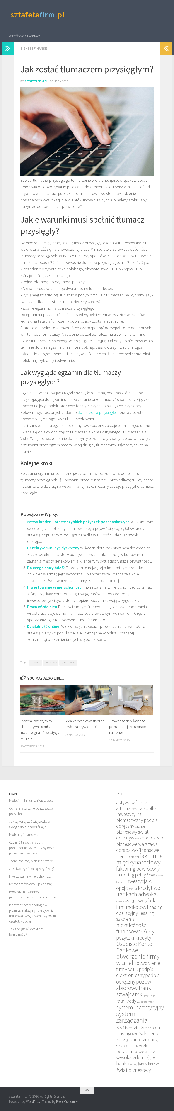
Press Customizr (67, 1101)
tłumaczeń (51, 662)
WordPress (33, 1101)
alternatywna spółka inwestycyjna (136, 811)
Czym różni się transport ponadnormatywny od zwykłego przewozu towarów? (31, 847)
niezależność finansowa (131, 928)
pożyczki (148, 995)
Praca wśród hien (42, 606)
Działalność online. (43, 626)
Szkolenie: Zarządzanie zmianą (138, 1036)
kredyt (132, 888)
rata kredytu (128, 1001)
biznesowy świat (132, 832)
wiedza (151, 1051)
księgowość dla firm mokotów (136, 903)
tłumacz (35, 662)
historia (159, 875)
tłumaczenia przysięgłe (97, 412)
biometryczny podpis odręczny (137, 823)
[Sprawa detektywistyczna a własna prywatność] (87, 700)
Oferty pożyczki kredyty (135, 934)
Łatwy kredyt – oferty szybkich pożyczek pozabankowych (78, 521)
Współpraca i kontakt (24, 36)
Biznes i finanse (33, 48)
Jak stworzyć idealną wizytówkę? (31, 868)
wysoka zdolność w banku (136, 1060)
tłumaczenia (68, 662)
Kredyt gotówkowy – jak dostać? (31, 884)
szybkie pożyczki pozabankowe (132, 1048)
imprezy (120, 882)
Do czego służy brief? (46, 567)
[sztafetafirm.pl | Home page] (37, 15)
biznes (140, 826)
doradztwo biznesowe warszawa (139, 841)
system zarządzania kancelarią (131, 1020)
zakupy (133, 1064)
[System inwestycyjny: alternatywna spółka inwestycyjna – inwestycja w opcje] (42, 700)
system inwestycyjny (140, 1007)
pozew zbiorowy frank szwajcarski (133, 988)
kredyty (120, 901)
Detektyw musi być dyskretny (53, 548)
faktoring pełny (131, 875)
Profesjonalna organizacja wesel (31, 800)
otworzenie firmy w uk (138, 966)
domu (138, 838)
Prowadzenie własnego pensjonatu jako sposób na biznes (127, 726)
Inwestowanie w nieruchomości (54, 587)
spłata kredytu (148, 1001)
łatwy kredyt (148, 1064)
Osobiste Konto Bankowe (134, 947)
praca (156, 995)
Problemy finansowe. (23, 834)
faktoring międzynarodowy (139, 859)
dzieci (135, 857)
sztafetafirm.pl (36, 81)
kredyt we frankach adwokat (138, 891)
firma (151, 875)
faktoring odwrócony (138, 868)
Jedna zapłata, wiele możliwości (31, 861)
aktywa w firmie (131, 802)
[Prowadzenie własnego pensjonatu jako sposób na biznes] (131, 700)
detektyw (125, 838)
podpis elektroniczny (134, 972)
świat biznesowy (133, 1070)
